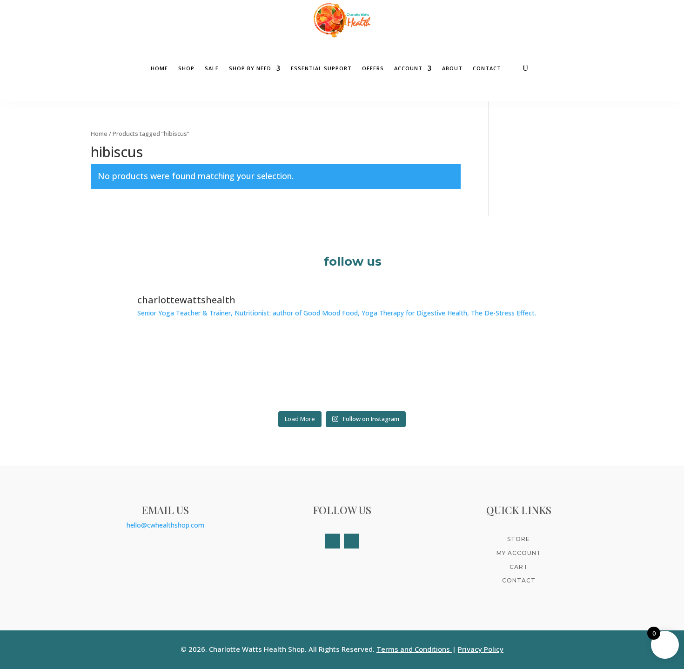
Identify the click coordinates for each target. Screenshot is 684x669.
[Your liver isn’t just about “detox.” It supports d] (405, 369)
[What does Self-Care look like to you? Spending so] (152, 369)
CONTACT (487, 68)
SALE (212, 68)
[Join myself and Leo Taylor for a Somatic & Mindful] (532, 369)
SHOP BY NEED (250, 68)
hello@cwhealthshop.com (165, 525)
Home (99, 133)
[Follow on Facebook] (332, 541)
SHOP (186, 68)
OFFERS (373, 68)
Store (518, 538)
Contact (519, 580)
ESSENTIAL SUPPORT (321, 68)
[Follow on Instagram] (351, 541)
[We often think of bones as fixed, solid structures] (279, 369)
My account (518, 552)
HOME (159, 68)
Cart (519, 566)
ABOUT (452, 68)
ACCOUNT (408, 68)
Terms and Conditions (413, 649)
